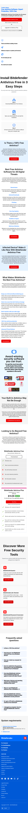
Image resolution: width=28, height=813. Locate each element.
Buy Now (14, 502)
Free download (14, 456)
